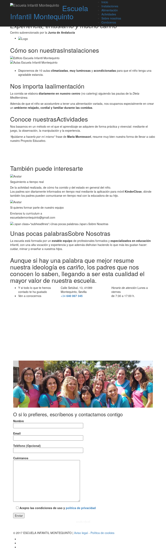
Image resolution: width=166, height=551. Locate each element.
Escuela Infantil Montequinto (49, 12)
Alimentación (109, 10)
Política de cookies (102, 533)
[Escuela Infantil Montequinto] (34, 5)
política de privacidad (81, 508)
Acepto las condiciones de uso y (57, 508)
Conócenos (108, 22)
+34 (72, 296)
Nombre (18, 421)
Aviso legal (81, 533)
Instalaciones (109, 6)
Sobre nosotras (111, 18)
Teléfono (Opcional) (27, 446)
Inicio (104, 2)
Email (17, 433)
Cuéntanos (20, 458)
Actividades (108, 14)
